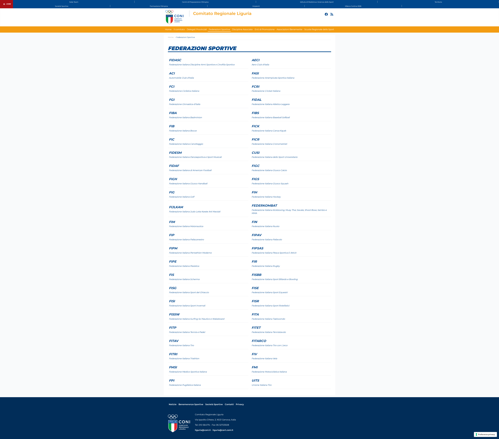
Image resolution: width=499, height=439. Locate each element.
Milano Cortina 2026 (353, 6)
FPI (171, 380)
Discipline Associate (242, 29)
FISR (255, 301)
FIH (254, 192)
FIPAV (256, 235)
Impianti (256, 6)
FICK (255, 126)
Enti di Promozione (265, 29)
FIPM (173, 248)
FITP (172, 328)
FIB (171, 126)
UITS (255, 380)
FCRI (255, 86)
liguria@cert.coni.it (223, 430)
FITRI (173, 354)
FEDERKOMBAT (264, 205)
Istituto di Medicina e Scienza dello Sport (317, 2)
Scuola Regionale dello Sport (319, 29)
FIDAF (174, 166)
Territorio (438, 2)
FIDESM (175, 153)
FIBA (173, 113)
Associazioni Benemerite (289, 29)
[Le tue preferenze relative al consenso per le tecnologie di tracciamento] (485, 434)
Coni (8, 4)
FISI (172, 301)
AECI (255, 60)
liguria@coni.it (203, 430)
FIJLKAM (176, 207)
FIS (171, 275)
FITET (256, 328)
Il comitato (179, 29)
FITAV (173, 341)
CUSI (255, 153)
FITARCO (259, 341)
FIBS (255, 113)
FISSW (174, 314)
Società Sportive (61, 6)
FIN (254, 222)
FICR (255, 139)
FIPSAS (257, 248)
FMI (255, 367)
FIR (254, 261)
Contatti (229, 404)
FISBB (256, 275)
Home (168, 29)
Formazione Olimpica (159, 6)
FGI (171, 100)
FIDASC (175, 60)
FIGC (255, 166)
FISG (172, 288)
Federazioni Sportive (219, 29)
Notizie (172, 404)
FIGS (255, 179)
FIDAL (256, 100)
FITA (255, 314)
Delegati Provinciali (197, 29)
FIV (254, 354)
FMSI (173, 367)
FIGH (173, 179)
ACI (172, 73)
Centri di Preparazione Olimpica (195, 2)
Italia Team (73, 2)
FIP (171, 235)
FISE (255, 288)
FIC (171, 139)
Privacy (240, 404)
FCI (171, 86)
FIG (171, 192)
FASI (255, 73)
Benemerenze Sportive (191, 404)
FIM (172, 222)
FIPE (172, 261)
